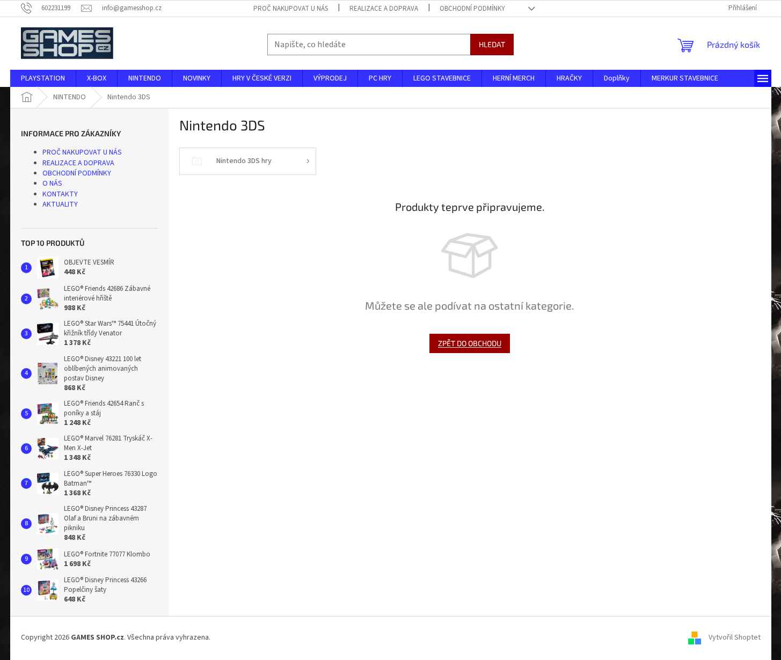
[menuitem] (43, 78)
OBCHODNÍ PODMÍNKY (472, 8)
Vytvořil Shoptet (735, 638)
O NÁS (52, 183)
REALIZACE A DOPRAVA (383, 8)
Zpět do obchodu (469, 343)
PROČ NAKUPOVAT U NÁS (290, 8)
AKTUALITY (60, 204)
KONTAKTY (60, 194)
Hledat (492, 44)
